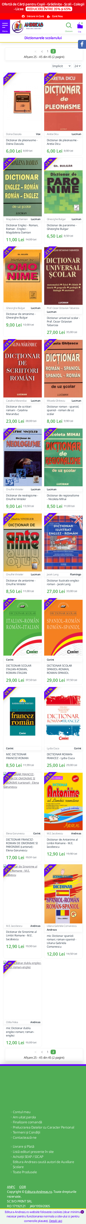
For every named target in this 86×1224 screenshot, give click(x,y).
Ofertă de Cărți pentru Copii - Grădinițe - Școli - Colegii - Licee (43, 6)
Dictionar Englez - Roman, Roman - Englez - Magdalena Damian (22, 228)
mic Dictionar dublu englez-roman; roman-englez (20, 1031)
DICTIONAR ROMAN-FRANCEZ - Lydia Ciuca (61, 756)
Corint (9, 659)
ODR (22, 1187)
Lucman (76, 134)
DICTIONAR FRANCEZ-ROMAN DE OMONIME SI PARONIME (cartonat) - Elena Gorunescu (22, 845)
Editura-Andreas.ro (38, 1191)
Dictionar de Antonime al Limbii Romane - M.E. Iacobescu (62, 843)
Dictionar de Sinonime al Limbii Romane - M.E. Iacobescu (21, 935)
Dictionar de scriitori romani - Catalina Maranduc (18, 410)
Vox (38, 134)
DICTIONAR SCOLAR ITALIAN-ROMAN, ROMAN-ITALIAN (18, 669)
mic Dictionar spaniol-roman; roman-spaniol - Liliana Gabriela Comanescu (61, 941)
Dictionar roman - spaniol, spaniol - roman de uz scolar (63, 410)
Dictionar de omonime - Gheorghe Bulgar (20, 315)
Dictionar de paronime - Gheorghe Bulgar (62, 227)
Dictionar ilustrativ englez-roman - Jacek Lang (63, 582)
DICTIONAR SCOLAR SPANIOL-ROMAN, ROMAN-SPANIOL (59, 669)
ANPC (11, 1187)
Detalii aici (55, 1221)
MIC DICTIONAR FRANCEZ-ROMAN (17, 756)
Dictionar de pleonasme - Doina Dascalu (21, 142)
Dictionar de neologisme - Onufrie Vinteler (22, 497)
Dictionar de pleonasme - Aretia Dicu (62, 142)
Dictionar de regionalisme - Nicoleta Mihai (63, 497)
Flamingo (75, 574)
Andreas (76, 833)
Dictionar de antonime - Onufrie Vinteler (21, 582)
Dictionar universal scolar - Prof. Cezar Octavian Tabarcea (63, 321)
